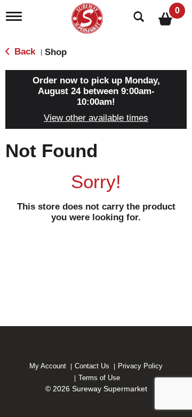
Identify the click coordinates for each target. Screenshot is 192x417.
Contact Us (92, 366)
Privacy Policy (140, 366)
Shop (56, 52)
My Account (47, 366)
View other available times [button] (96, 118)
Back (23, 52)
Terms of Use (99, 378)
